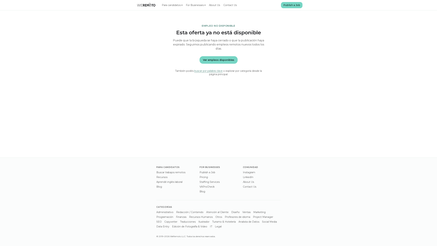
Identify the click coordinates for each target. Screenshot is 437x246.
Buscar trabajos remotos (170, 172)
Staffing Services (210, 181)
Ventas (246, 212)
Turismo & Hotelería (224, 221)
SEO (159, 221)
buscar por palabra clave (208, 70)
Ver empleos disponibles (218, 60)
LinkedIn (248, 177)
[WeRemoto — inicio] (146, 5)
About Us (214, 5)
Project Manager (263, 216)
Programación (164, 216)
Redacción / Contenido (189, 212)
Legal (218, 226)
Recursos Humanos (201, 216)
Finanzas (181, 216)
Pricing (204, 177)
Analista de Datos (248, 221)
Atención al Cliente (217, 212)
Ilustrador (203, 221)
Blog (159, 186)
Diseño (235, 212)
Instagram (249, 172)
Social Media (269, 221)
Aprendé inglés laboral (169, 181)
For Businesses (196, 5)
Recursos (161, 177)
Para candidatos (172, 5)
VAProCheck (207, 186)
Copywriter (170, 221)
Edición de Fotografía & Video (189, 226)
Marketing (259, 212)
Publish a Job (291, 5)
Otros (218, 216)
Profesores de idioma (237, 216)
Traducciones (188, 221)
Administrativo (164, 212)
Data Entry (162, 226)
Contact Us (230, 5)
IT (211, 226)
